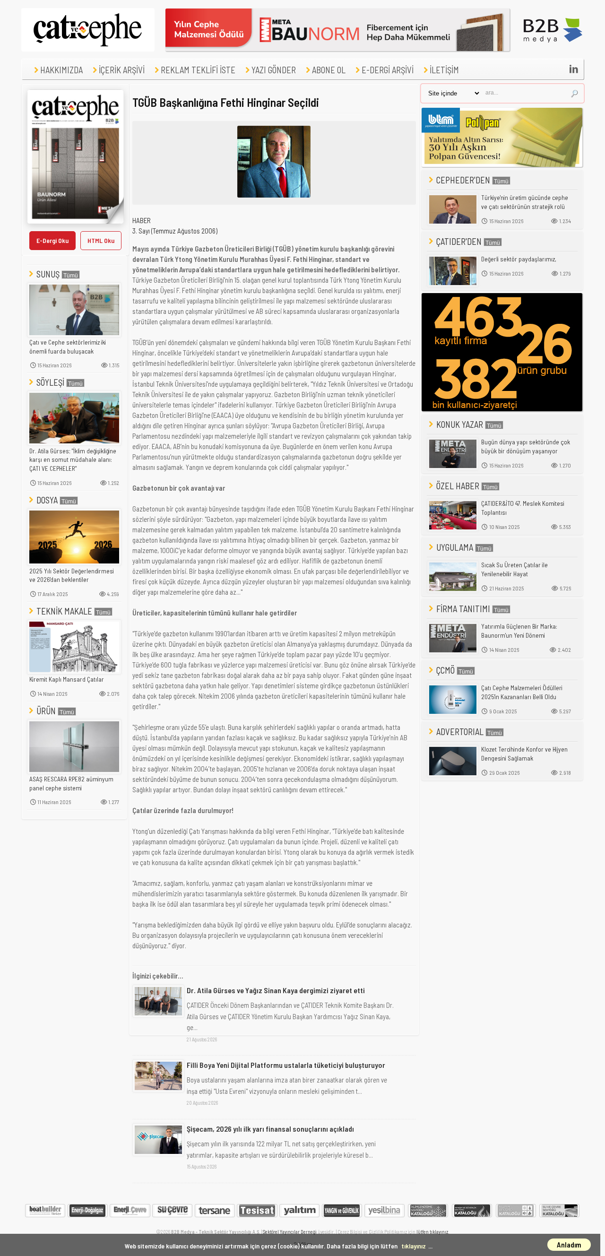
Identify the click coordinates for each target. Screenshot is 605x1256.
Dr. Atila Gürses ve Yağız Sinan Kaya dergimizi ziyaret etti (276, 990)
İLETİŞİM (444, 69)
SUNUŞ (48, 274)
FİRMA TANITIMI (463, 608)
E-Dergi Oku (52, 240)
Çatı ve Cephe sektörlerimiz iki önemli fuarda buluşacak (67, 346)
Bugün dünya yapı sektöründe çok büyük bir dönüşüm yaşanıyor (525, 446)
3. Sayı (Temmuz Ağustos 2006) (174, 230)
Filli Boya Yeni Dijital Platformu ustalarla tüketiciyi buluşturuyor (286, 1064)
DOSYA (47, 499)
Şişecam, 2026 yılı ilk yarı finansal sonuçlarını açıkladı (270, 1128)
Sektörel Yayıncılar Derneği (290, 1232)
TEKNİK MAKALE (64, 611)
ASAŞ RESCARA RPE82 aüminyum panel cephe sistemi (71, 783)
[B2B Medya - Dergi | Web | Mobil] (553, 48)
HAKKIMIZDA (61, 69)
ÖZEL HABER (457, 485)
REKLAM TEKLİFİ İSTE (198, 69)
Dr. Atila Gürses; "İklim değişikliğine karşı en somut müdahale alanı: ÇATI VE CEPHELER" (72, 459)
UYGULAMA (454, 547)
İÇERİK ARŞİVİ (122, 69)
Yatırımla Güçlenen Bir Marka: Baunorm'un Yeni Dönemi (519, 631)
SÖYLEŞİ (50, 382)
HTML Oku (100, 240)
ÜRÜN (46, 710)
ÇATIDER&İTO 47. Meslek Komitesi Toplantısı (522, 508)
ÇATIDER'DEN (459, 241)
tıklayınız (413, 1246)
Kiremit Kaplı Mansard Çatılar (66, 679)
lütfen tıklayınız (432, 1232)
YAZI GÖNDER (273, 69)
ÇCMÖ (445, 670)
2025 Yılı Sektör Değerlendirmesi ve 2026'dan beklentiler (71, 575)
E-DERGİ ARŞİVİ (388, 69)
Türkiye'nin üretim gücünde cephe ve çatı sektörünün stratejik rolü (524, 202)
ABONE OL (329, 69)
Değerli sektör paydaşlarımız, (518, 259)
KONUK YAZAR (459, 424)
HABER (141, 220)
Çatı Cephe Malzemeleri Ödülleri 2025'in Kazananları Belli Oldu (521, 692)
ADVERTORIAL (459, 731)
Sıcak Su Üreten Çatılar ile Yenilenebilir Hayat (514, 569)
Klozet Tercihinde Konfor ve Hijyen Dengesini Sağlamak (524, 753)
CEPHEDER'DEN (463, 179)
